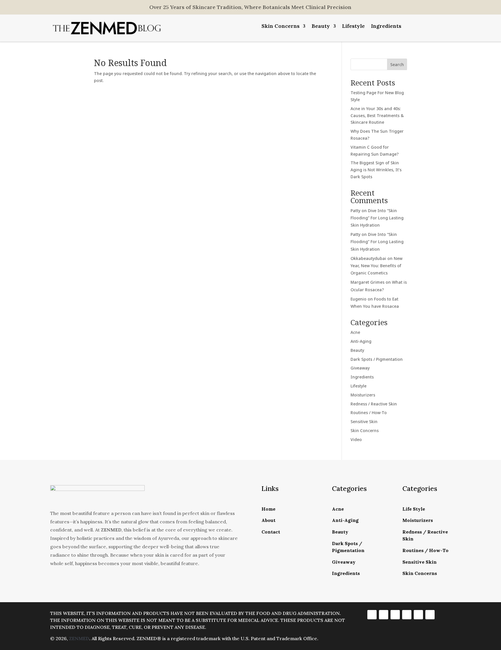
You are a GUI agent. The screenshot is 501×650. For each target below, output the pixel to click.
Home (268, 509)
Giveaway (360, 368)
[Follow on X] (395, 614)
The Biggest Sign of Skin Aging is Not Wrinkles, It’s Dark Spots (376, 169)
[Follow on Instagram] (383, 614)
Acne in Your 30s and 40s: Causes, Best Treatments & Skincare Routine (377, 115)
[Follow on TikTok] (406, 614)
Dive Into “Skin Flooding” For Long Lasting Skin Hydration (377, 218)
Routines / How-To (369, 412)
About (268, 520)
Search (397, 64)
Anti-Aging (361, 341)
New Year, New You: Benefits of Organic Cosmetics (376, 266)
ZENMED (79, 638)
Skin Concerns (280, 26)
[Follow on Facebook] (372, 614)
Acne (355, 332)
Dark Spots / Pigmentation (377, 359)
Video (356, 439)
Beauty (321, 26)
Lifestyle (353, 26)
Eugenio (358, 299)
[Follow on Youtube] (430, 614)
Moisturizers (363, 395)
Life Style (413, 509)
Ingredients (386, 26)
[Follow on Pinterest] (418, 614)
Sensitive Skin (364, 421)
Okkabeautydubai (368, 258)
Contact (271, 532)
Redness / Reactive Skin (374, 404)
